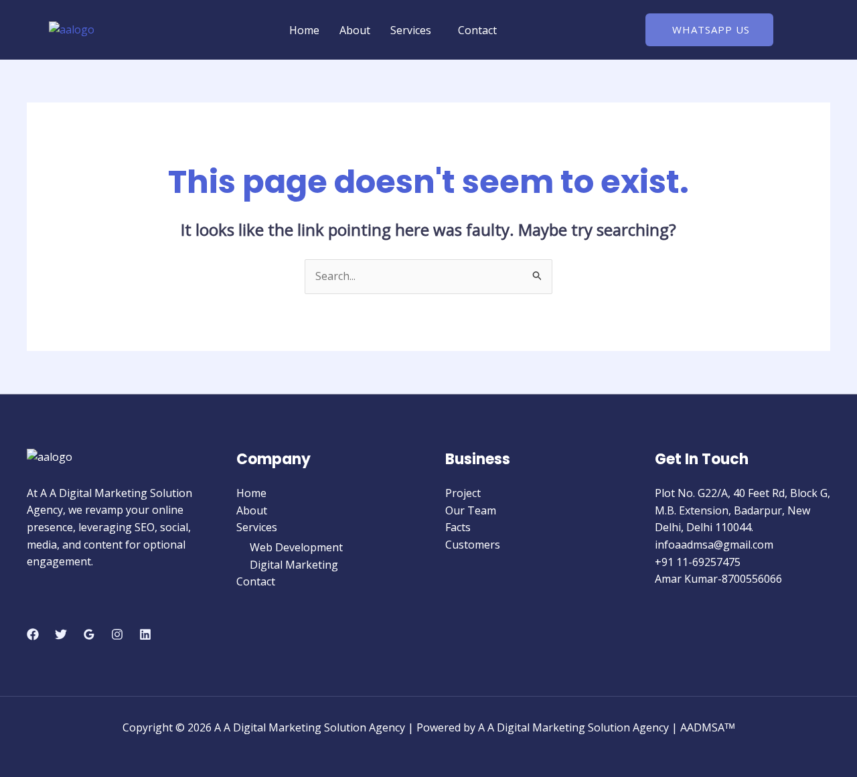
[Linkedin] (145, 634)
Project (463, 493)
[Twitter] (61, 634)
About (354, 30)
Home (304, 30)
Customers (472, 544)
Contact (477, 30)
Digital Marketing (294, 564)
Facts (458, 527)
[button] (414, 30)
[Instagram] (117, 634)
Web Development (296, 547)
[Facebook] (33, 634)
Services (410, 30)
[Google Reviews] (89, 634)
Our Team (470, 510)
